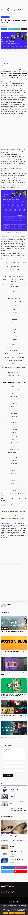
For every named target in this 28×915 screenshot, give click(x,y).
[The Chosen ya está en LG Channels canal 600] (14, 623)
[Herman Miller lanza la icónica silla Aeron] (4, 803)
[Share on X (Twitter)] (11, 29)
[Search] (26, 9)
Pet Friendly (4, 833)
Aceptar (5, 912)
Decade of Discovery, (10, 525)
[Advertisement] (14, 132)
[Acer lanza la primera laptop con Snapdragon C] (4, 796)
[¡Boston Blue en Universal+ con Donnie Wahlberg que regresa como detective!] (14, 643)
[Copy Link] (24, 29)
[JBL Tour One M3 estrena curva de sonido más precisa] (4, 789)
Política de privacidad (20, 912)
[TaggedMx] (14, 10)
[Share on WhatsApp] (17, 29)
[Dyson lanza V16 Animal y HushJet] (14, 827)
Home (2, 13)
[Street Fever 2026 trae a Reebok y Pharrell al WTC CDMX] (14, 664)
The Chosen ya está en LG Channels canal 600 (12, 631)
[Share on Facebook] (4, 29)
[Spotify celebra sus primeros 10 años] (14, 40)
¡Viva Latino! (11, 238)
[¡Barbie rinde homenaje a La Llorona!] (4, 860)
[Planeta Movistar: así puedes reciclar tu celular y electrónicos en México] (4, 853)
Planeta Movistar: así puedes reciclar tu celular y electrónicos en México (18, 853)
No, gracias (11, 912)
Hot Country (18, 238)
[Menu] (2, 9)
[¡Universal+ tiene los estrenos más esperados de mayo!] (14, 707)
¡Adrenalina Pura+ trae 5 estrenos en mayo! (12, 737)
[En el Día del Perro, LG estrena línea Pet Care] (4, 846)
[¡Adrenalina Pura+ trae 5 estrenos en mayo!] (14, 728)
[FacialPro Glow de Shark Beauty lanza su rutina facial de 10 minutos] (4, 810)
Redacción (4, 25)
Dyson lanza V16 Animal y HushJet (11, 836)
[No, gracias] (26, 909)
